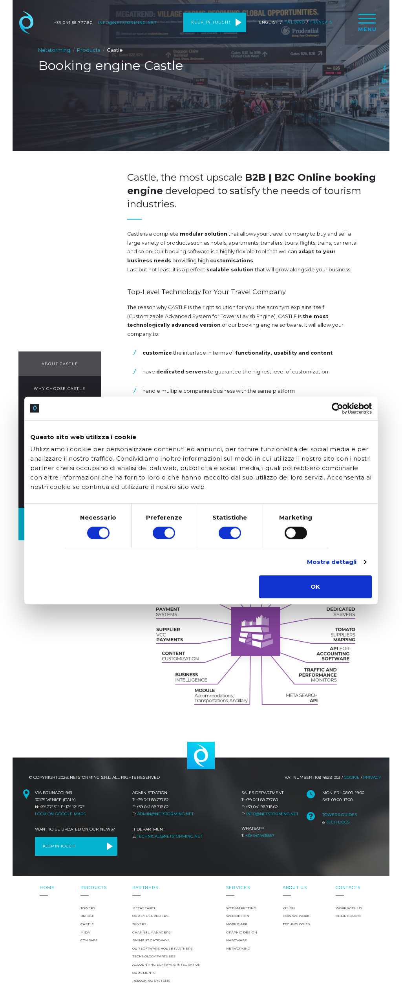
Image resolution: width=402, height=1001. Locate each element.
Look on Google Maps (60, 813)
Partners (145, 887)
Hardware (236, 940)
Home (47, 887)
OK (315, 586)
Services (238, 887)
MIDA (85, 932)
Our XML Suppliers (150, 916)
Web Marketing (241, 908)
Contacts (348, 887)
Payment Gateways (151, 940)
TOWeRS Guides (339, 814)
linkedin (384, 80)
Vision (289, 908)
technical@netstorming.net (169, 836)
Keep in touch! (210, 22)
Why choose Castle (60, 388)
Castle (87, 924)
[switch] (164, 533)
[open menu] (367, 22)
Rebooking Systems (151, 981)
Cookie (352, 777)
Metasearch (144, 908)
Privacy (372, 777)
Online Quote (349, 916)
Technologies (296, 924)
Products (88, 50)
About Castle (60, 364)
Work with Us (349, 908)
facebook (384, 68)
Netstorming (26, 22)
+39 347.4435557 (259, 835)
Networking (238, 948)
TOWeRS (87, 908)
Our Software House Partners (162, 948)
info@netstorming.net (127, 22)
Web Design (237, 916)
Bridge (87, 916)
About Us (295, 887)
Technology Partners (153, 956)
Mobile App (236, 924)
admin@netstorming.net (165, 813)
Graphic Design (241, 932)
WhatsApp (384, 92)
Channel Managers (151, 932)
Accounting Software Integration (166, 964)
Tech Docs (337, 822)
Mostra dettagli (332, 561)
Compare (89, 940)
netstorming (201, 755)
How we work (296, 916)
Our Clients (143, 973)
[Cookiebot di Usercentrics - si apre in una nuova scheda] (337, 408)
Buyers (139, 924)
